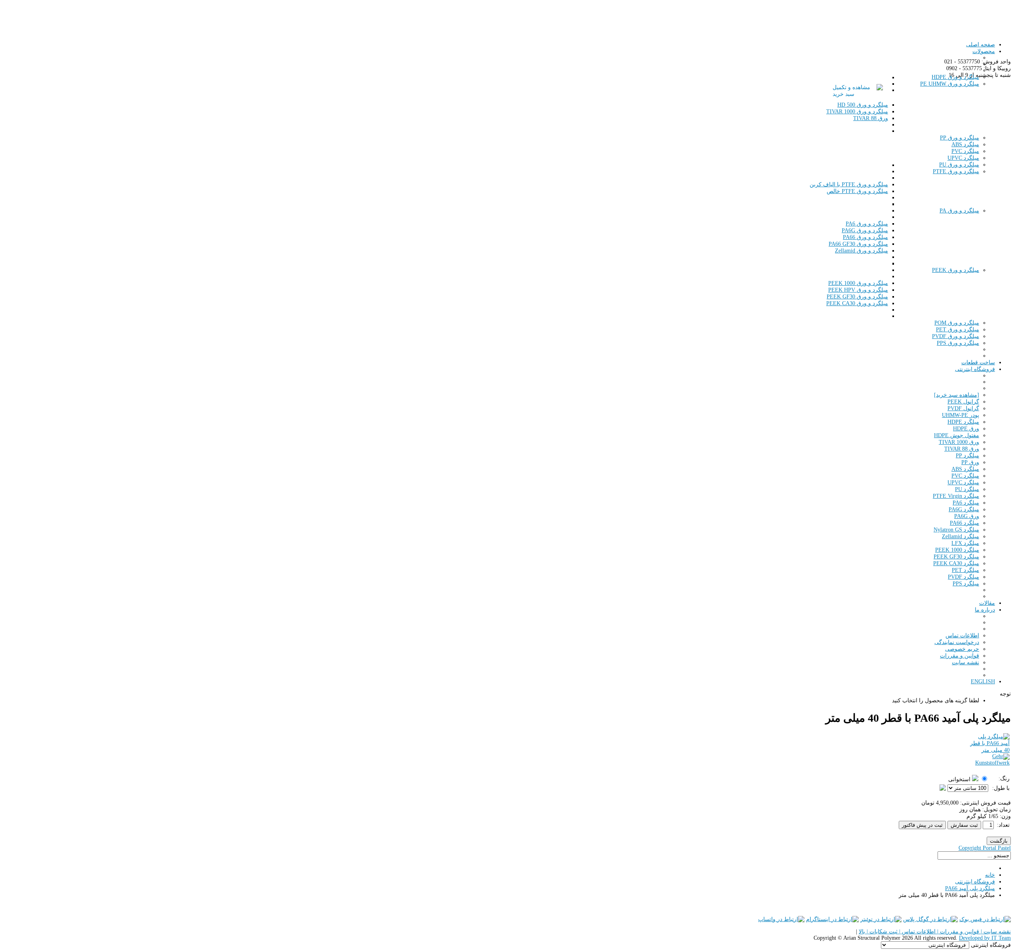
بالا (862, 932)
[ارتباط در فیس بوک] (985, 919)
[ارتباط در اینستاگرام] (832, 919)
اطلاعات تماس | (917, 932)
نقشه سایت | (995, 932)
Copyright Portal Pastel (985, 848)
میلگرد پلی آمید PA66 (970, 888)
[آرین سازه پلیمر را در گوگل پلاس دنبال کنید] (930, 919)
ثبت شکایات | (881, 932)
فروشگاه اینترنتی (975, 882)
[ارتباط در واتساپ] (781, 919)
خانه (990, 875)
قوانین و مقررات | (957, 932)
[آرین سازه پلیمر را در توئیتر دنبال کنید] (881, 919)
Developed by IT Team (985, 938)
